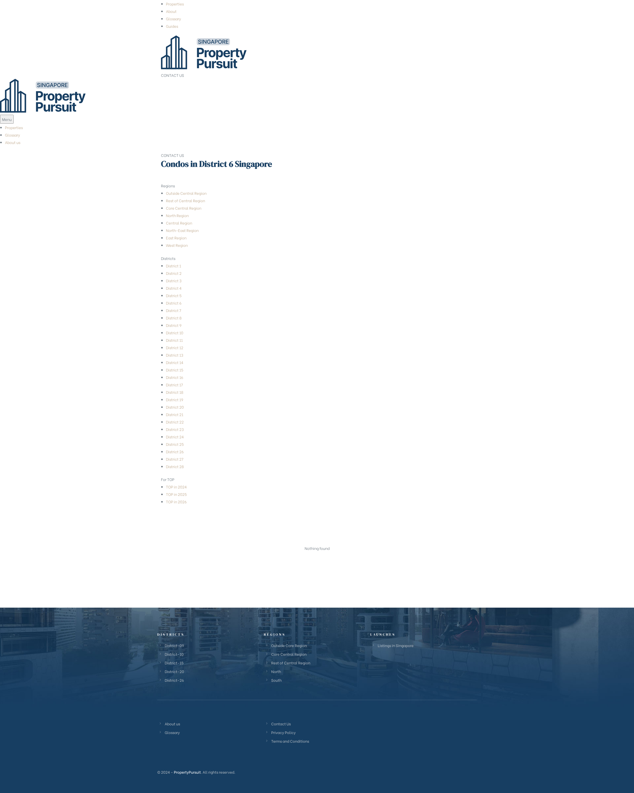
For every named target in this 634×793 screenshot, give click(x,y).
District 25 (175, 444)
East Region (176, 237)
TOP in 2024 (176, 486)
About (171, 11)
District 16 (174, 377)
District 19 (174, 399)
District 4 (174, 288)
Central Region (179, 223)
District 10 (174, 332)
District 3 (174, 280)
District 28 (175, 466)
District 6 (174, 303)
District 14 (174, 362)
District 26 (175, 451)
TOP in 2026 (176, 501)
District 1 (173, 265)
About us (12, 142)
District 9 (174, 325)
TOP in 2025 (176, 494)
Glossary (173, 18)
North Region (177, 215)
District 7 (173, 310)
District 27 (175, 459)
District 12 (174, 347)
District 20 (175, 407)
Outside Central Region (186, 193)
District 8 (174, 317)
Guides (172, 26)
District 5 (174, 295)
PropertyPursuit (187, 772)
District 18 (174, 392)
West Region (177, 245)
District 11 (174, 340)
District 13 (174, 355)
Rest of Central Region (185, 200)
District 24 (175, 436)
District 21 (174, 414)
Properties (175, 3)
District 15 (174, 369)
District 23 (175, 429)
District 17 (174, 384)
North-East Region (182, 230)
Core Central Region (183, 208)
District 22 (175, 422)
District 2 (174, 273)
